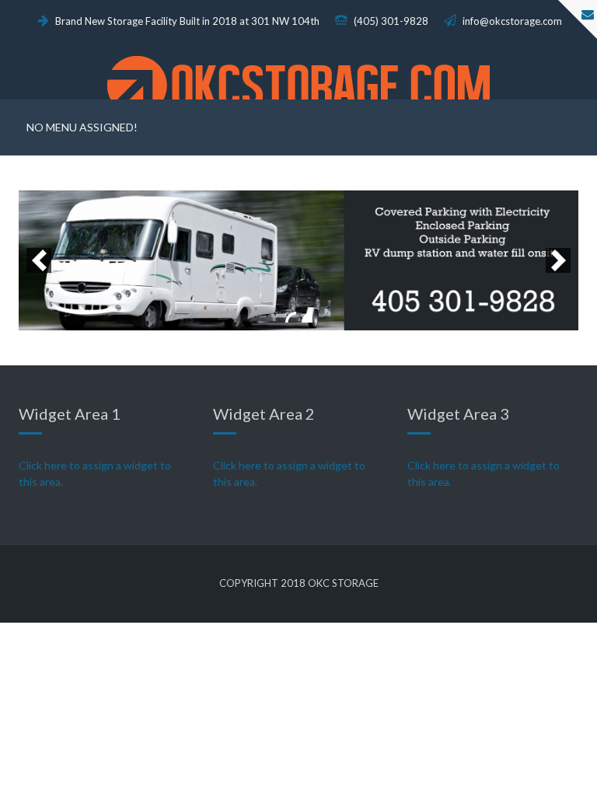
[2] (307, 317)
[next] (558, 260)
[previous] (38, 260)
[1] (290, 317)
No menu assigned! (82, 127)
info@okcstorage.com (511, 21)
